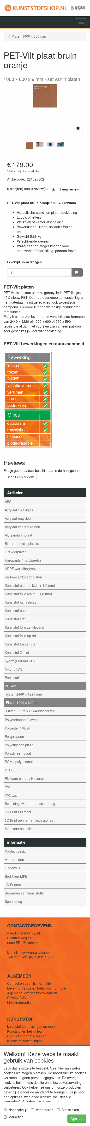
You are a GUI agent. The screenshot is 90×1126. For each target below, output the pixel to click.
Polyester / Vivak (17, 728)
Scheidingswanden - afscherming (30, 803)
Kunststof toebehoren (21, 644)
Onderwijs (12, 868)
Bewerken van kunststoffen (25, 893)
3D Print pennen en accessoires (29, 820)
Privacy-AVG (16, 997)
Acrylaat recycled (18, 518)
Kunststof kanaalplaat (21, 602)
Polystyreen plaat (18, 753)
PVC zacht (12, 795)
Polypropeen (14, 736)
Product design (16, 851)
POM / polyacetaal (19, 761)
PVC (8, 786)
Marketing (16, 1117)
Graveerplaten (16, 551)
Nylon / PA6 (13, 669)
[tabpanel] (29, 145)
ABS (8, 501)
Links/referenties (19, 1002)
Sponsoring (13, 901)
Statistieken (70, 1109)
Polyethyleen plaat (19, 744)
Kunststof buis (15, 610)
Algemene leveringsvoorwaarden (32, 992)
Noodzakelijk (18, 1109)
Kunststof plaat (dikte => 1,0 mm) (30, 585)
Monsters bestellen (19, 828)
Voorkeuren (44, 1109)
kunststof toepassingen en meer (31, 1026)
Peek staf (12, 677)
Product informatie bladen (26, 1036)
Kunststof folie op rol (20, 635)
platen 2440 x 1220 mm (24, 694)
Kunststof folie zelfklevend (24, 627)
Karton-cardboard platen (23, 577)
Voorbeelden (14, 859)
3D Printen (13, 884)
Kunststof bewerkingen (24, 1040)
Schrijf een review (65, 189)
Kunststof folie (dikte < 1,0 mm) (28, 593)
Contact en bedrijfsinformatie (29, 983)
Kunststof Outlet (17, 652)
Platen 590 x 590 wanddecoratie (30, 710)
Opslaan (77, 1118)
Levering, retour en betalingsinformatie (36, 988)
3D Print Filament (18, 811)
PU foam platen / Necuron (24, 778)
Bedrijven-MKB (16, 876)
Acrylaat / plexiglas (19, 510)
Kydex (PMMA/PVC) (20, 660)
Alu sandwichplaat (18, 535)
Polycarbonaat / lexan (21, 719)
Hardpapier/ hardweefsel (23, 560)
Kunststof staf (15, 619)
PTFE (9, 770)
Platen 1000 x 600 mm (23, 702)
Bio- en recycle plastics (22, 543)
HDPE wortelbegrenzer (22, 568)
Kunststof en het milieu (24, 1031)
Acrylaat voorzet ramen (22, 526)
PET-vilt (10, 686)
